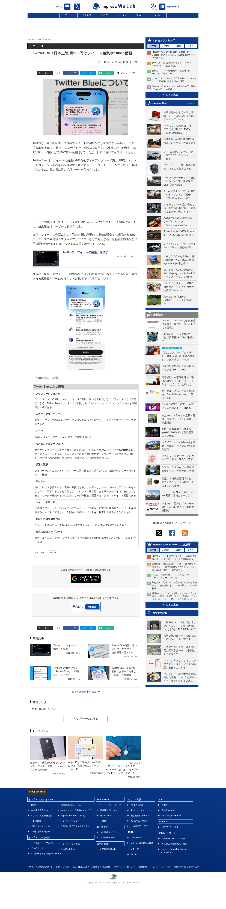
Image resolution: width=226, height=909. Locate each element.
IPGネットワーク (167, 833)
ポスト (47, 73)
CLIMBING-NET (107, 837)
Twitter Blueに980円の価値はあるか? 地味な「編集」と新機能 (124, 671)
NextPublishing (68, 849)
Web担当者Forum (39, 810)
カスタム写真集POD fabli (174, 844)
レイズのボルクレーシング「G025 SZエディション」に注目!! (179, 155)
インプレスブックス (70, 844)
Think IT (34, 805)
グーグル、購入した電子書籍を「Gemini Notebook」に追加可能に (178, 394)
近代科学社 (102, 843)
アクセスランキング (164, 40)
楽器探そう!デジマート (110, 810)
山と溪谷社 (102, 827)
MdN (130, 832)
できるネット (37, 848)
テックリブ (133, 849)
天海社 (165, 805)
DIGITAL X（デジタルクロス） (75, 826)
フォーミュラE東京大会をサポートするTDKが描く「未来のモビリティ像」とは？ (179, 208)
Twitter (53, 552)
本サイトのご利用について (39, 867)
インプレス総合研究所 (41, 815)
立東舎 (103, 821)
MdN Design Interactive (142, 843)
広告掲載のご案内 (81, 867)
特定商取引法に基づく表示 (186, 867)
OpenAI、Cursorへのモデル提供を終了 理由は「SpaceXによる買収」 (178, 324)
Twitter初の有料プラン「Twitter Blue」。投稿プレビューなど (66, 671)
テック (68, 15)
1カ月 (191, 45)
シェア (73, 73)
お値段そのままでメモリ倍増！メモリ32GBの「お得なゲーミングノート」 (179, 116)
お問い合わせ (62, 867)
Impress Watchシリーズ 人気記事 (172, 544)
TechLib (134, 854)
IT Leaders (36, 821)
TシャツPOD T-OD (109, 815)
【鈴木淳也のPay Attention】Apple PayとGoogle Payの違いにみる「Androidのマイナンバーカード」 (174, 55)
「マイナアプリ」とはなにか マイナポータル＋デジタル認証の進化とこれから (180, 664)
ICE (161, 799)
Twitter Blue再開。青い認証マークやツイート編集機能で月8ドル (124, 649)
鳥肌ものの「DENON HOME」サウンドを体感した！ (178, 300)
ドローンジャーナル (40, 826)
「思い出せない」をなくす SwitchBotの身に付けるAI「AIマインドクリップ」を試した (123, 769)
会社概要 (143, 867)
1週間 (178, 45)
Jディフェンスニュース (142, 810)
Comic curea (168, 810)
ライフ (104, 15)
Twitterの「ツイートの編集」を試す (85, 252)
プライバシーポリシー (124, 867)
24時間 (165, 45)
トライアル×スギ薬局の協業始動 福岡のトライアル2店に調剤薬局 (178, 446)
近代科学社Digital (108, 849)
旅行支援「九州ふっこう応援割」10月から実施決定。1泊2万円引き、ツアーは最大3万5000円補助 (174, 585)
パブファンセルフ (170, 827)
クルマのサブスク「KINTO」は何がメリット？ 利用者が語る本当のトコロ (179, 287)
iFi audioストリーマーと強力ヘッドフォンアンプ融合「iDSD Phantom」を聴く (179, 195)
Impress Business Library (73, 815)
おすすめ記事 (160, 612)
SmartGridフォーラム (71, 805)
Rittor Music (103, 799)
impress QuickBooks (171, 815)
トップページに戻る (85, 718)
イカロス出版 (134, 799)
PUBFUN (163, 821)
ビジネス (86, 15)
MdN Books (136, 837)
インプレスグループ (160, 867)
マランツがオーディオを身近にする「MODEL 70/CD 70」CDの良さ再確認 (179, 181)
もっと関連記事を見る (84, 691)
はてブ (91, 73)
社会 (157, 15)
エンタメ (122, 15)
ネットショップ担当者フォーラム (77, 810)
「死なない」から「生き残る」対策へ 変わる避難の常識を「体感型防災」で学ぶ (178, 356)
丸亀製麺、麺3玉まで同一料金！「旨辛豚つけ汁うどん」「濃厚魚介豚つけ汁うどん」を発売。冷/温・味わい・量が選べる (174, 567)
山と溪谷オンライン (109, 832)
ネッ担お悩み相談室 (40, 831)
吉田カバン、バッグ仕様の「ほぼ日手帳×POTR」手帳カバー (178, 337)
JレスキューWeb (139, 821)
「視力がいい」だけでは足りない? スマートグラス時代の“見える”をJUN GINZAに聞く (179, 626)
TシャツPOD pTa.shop (173, 838)
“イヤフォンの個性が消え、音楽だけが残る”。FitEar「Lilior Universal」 (178, 129)
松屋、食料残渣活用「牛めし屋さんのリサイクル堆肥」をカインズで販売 (178, 482)
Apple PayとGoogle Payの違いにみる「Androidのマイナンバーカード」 (85, 766)
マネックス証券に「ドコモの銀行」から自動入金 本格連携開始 (178, 507)
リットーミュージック (110, 805)
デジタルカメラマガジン (42, 843)
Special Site (160, 103)
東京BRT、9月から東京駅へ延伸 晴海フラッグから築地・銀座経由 (178, 419)
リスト (58, 73)
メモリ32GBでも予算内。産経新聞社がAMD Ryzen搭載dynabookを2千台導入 (179, 260)
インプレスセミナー (70, 821)
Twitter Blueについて (43, 708)
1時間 (153, 45)
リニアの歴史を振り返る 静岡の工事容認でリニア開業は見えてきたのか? (179, 650)
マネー (140, 15)
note (108, 73)
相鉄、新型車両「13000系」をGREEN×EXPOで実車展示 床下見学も (179, 432)
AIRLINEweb (137, 805)
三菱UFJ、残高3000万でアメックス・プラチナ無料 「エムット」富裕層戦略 (47, 766)
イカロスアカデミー (140, 826)
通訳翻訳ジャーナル (140, 815)
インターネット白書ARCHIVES (46, 853)
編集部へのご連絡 (101, 867)
